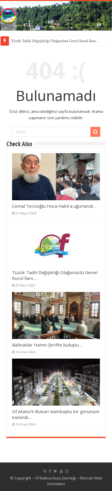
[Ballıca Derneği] (56, 16)
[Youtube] (61, 471)
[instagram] (67, 471)
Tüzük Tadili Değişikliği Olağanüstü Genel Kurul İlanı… (55, 41)
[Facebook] (50, 471)
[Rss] (45, 471)
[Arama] (95, 132)
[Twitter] (55, 471)
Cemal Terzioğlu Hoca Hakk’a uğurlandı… (54, 206)
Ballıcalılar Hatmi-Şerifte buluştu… (47, 345)
